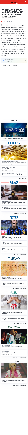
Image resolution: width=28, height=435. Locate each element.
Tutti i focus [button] (21, 178)
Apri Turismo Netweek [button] (19, 288)
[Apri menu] (2, 2)
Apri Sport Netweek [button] (19, 254)
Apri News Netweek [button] (19, 213)
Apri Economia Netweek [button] (18, 357)
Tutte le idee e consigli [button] (19, 385)
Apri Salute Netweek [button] (19, 323)
